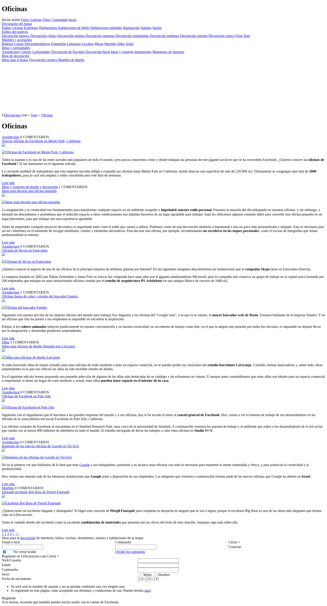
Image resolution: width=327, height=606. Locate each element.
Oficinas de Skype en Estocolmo (25, 250)
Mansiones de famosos (168, 52)
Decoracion (12, 115)
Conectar (234, 547)
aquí (147, 590)
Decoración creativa (43, 60)
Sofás (129, 44)
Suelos (157, 28)
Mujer (147, 575)
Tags (34, 115)
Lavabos (88, 44)
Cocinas (17, 28)
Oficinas (47, 115)
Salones (146, 28)
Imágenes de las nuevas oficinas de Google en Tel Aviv (40, 446)
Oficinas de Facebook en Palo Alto (26, 396)
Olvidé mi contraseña (130, 552)
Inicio (73, 20)
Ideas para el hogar (15, 60)
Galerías (36, 20)
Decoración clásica (43, 36)
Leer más (8, 183)
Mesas (99, 44)
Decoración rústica (221, 36)
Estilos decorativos (15, 32)
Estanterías (58, 44)
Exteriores (31, 28)
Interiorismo (143, 52)
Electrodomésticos (37, 44)
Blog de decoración (15, 56)
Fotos (46, 20)
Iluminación (131, 28)
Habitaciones (48, 28)
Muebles (110, 44)
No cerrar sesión (24, 552)
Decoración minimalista (132, 36)
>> (17, 534)
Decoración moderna (164, 36)
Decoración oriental (194, 36)
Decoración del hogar (17, 24)
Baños (6, 28)
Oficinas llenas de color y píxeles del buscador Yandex (40, 296)
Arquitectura (10, 52)
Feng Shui (243, 36)
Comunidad (59, 20)
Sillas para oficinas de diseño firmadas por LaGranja (38, 346)
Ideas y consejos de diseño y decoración (30, 187)
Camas (19, 44)
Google (84, 465)
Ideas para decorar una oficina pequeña (29, 191)
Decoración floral (97, 52)
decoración (28, 538)
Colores (25, 52)
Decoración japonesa (100, 36)
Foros (25, 20)
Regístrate (9, 598)
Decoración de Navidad (68, 52)
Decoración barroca (15, 36)
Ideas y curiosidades (16, 48)
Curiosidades (41, 52)
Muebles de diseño (71, 60)
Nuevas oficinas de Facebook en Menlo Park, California (41, 141)
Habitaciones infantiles (106, 28)
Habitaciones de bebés (73, 28)
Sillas (121, 44)
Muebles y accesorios (17, 40)
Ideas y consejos (122, 52)
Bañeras (7, 44)
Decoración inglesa (71, 36)
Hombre (164, 575)
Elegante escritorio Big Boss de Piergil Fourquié (35, 492)
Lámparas (74, 44)
